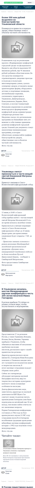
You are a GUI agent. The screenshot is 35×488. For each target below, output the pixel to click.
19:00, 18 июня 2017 (28, 283)
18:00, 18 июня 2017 (28, 481)
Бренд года (16, 7)
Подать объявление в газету (13, 2)
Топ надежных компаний (28, 7)
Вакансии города (5, 7)
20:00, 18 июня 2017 (28, 165)
